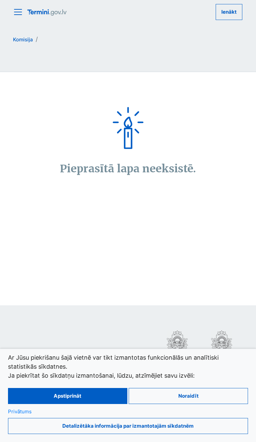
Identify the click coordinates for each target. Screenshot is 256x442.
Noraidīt (188, 396)
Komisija (23, 39)
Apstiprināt (67, 396)
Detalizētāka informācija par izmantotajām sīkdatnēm (128, 426)
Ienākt (229, 12)
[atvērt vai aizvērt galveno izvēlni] (20, 12)
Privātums (20, 411)
